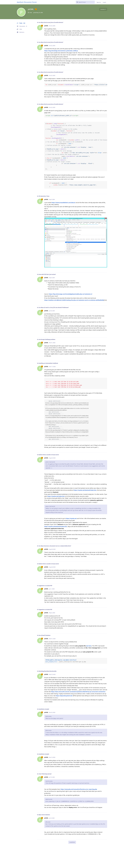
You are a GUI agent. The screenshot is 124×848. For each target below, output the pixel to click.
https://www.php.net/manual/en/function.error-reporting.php (79, 789)
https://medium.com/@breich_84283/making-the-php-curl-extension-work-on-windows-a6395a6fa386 (74, 300)
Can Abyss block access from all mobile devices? (51, 22)
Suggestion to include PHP (45, 585)
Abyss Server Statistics (44, 814)
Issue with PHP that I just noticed (47, 274)
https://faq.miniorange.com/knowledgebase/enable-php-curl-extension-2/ (70, 294)
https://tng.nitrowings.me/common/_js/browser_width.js (61, 50)
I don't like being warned (45, 774)
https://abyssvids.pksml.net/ (64, 695)
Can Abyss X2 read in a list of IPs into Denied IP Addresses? (54, 307)
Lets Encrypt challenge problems (47, 339)
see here (88, 646)
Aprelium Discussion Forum (27, 2)
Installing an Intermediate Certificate (48, 363)
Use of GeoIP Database (44, 635)
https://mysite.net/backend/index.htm (85, 490)
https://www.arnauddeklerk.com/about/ (63, 202)
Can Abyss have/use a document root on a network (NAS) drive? (55, 546)
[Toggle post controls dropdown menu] (105, 37)
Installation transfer (44, 709)
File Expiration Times (44, 196)
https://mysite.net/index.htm (56, 496)
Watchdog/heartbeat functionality (47, 671)
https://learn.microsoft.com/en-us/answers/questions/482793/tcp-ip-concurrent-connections (78, 691)
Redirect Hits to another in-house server (49, 454)
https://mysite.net (71, 518)
